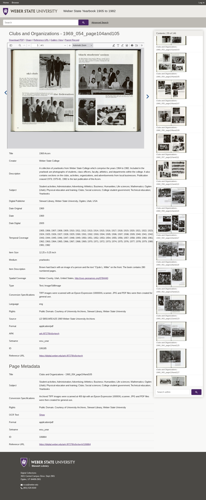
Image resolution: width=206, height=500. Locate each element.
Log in (201, 2)
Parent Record (72, 40)
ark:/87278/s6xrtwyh (49, 333)
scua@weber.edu (30, 485)
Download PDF (16, 40)
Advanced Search (100, 22)
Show (42, 414)
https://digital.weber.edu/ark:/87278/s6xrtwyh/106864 (65, 444)
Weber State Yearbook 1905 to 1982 (89, 11)
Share (29, 40)
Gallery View (57, 40)
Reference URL (41, 40)
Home (6, 2)
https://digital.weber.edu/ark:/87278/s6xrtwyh (61, 355)
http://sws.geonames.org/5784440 (91, 278)
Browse (15, 2)
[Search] (83, 22)
